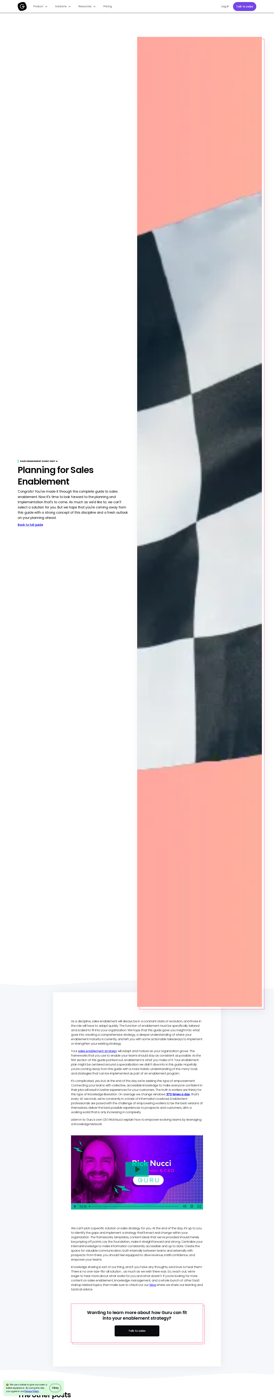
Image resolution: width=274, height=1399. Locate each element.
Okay (55, 1388)
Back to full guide (30, 524)
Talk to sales (244, 6)
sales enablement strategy (97, 1051)
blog (152, 1285)
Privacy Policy (31, 1391)
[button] (40, 6)
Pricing (107, 6)
